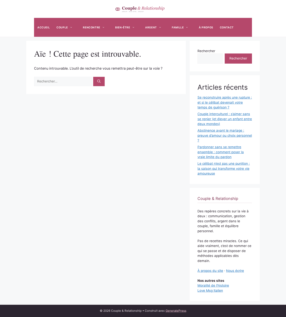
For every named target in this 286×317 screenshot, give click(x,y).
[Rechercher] (99, 81)
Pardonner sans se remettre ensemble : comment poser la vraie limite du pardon (220, 152)
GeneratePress (176, 311)
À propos (206, 27)
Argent (151, 27)
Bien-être (122, 27)
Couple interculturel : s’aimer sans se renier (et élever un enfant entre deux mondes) (224, 119)
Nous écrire (235, 271)
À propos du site (210, 271)
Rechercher (206, 51)
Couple (62, 27)
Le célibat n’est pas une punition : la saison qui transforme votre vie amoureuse (223, 168)
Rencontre (91, 27)
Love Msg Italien (210, 290)
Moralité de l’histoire (213, 285)
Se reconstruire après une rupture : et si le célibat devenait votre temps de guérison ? (224, 102)
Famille (178, 27)
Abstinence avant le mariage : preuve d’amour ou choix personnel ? (224, 135)
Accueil (43, 27)
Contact (227, 27)
